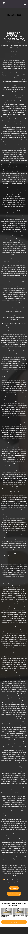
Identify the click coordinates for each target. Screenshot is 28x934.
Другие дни (14, 888)
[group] (6, 913)
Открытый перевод (14, 894)
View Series (13, 922)
